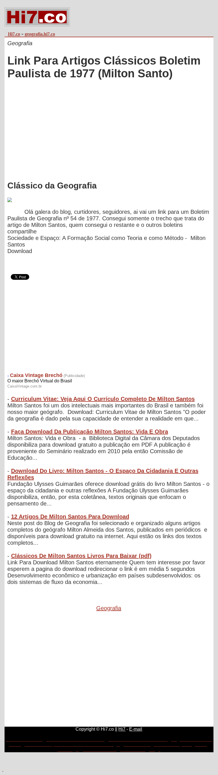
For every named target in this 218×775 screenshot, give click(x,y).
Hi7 (121, 729)
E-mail (135, 729)
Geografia (108, 608)
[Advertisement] (108, 127)
